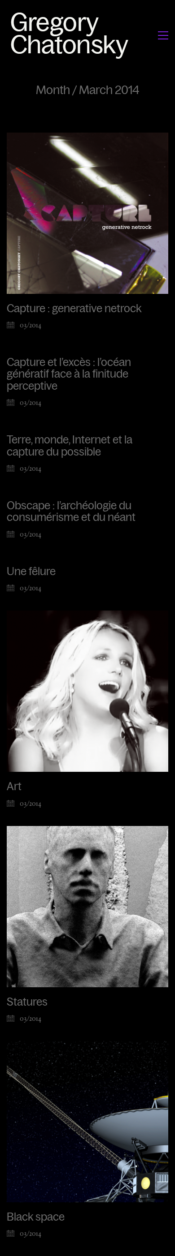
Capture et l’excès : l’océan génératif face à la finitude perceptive (69, 374)
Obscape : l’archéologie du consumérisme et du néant (71, 511)
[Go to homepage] (72, 35)
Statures (27, 1002)
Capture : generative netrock (74, 308)
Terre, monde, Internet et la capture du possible (69, 445)
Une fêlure (31, 571)
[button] (163, 35)
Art (14, 786)
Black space (36, 1217)
